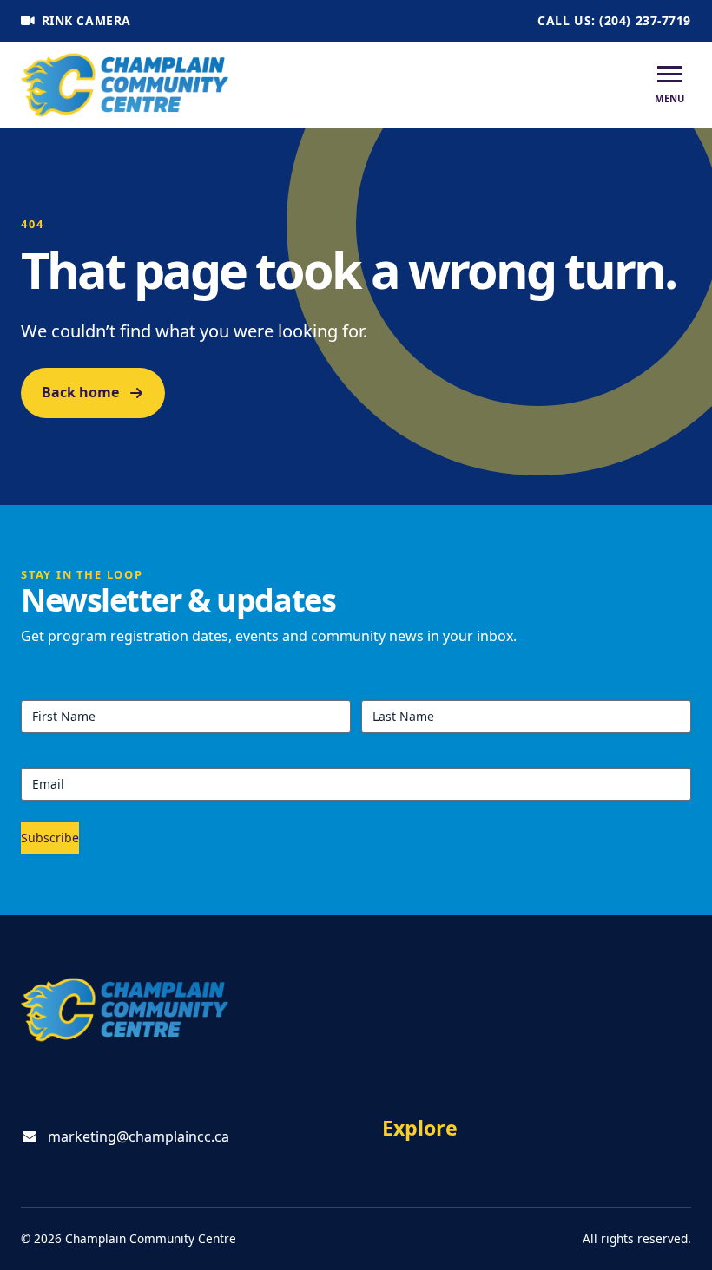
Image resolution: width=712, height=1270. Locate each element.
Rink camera (86, 20)
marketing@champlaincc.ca (138, 1136)
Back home (80, 392)
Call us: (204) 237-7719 (614, 20)
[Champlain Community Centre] (125, 85)
